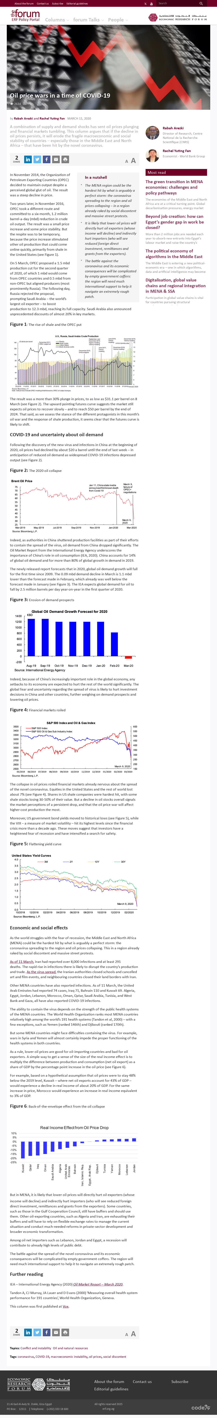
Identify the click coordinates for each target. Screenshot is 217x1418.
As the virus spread (41, 972)
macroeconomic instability (69, 1357)
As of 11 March (21, 962)
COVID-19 (42, 1357)
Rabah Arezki (24, 118)
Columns (55, 20)
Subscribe (57, 3)
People (116, 20)
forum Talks (86, 20)
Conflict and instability (36, 1348)
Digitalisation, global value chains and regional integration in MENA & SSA (176, 286)
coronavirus (26, 1357)
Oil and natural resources (70, 1348)
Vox (65, 1307)
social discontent (114, 1357)
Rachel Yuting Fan (52, 118)
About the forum (24, 3)
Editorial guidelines (77, 3)
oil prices (95, 1357)
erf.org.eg (108, 1409)
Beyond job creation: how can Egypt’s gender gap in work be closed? (175, 222)
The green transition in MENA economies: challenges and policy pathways (174, 188)
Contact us (43, 3)
